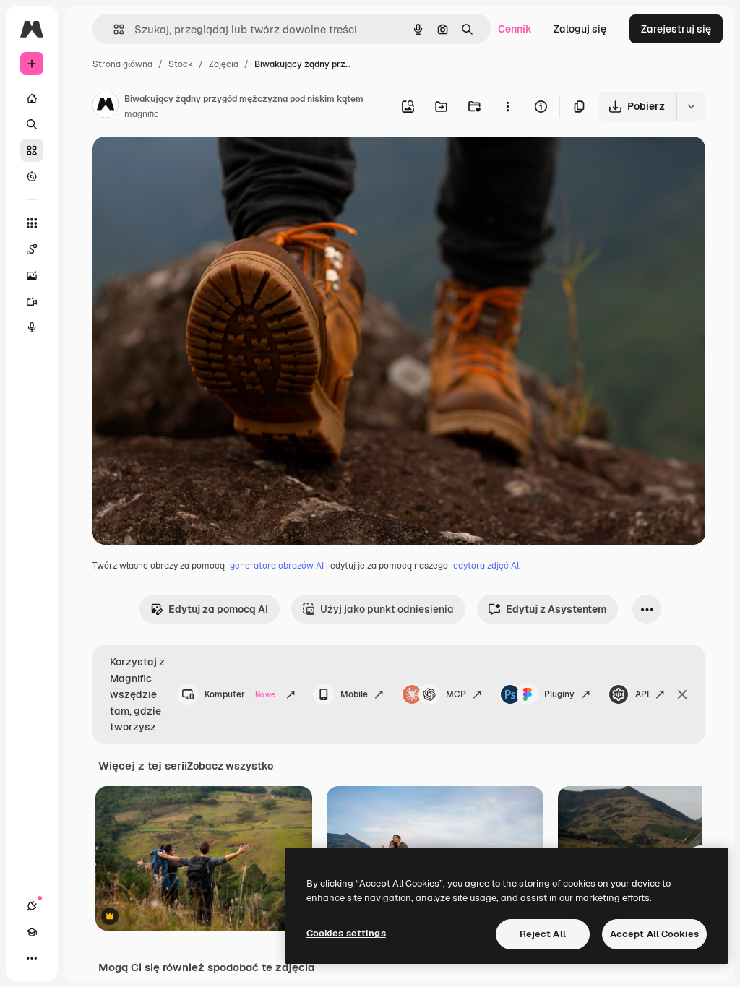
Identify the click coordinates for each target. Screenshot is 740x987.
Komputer (240, 694)
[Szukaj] (31, 124)
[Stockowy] (31, 150)
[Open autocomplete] (113, 29)
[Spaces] (31, 249)
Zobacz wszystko (230, 765)
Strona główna (122, 64)
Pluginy (559, 694)
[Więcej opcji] (507, 106)
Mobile (354, 694)
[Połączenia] (31, 906)
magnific (141, 114)
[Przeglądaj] (31, 176)
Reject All (543, 934)
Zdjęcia (223, 64)
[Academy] (31, 932)
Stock (180, 64)
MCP (456, 694)
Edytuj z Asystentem (556, 609)
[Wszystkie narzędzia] (31, 223)
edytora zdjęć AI (486, 566)
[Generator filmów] (31, 301)
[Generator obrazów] (31, 275)
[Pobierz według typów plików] (690, 106)
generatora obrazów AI (277, 566)
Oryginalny (192, 164)
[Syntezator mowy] (31, 327)
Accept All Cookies (654, 934)
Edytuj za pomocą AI (218, 609)
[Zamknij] (682, 694)
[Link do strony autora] (105, 107)
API (642, 694)
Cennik (515, 28)
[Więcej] (31, 958)
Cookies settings (346, 933)
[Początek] (31, 98)
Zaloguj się (580, 28)
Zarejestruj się (676, 28)
